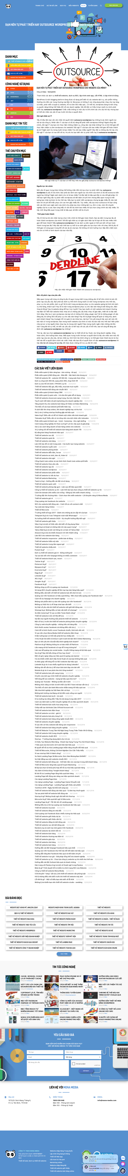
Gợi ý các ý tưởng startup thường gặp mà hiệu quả (54, 412)
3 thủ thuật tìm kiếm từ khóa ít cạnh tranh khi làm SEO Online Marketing (63, 639)
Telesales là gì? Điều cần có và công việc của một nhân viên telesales (62, 418)
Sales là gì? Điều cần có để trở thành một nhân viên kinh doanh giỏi (61, 415)
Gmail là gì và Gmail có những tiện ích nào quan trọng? (56, 527)
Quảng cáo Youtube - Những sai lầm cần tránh (53, 682)
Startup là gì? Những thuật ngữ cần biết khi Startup (55, 796)
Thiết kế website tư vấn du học (47, 475)
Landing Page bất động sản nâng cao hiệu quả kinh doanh (57, 776)
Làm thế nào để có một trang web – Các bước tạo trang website (60, 444)
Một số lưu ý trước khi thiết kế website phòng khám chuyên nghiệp (61, 622)
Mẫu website (74, 5)
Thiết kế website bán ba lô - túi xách (49, 696)
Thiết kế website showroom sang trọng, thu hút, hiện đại (57, 398)
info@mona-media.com (107, 1100)
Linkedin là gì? (40, 576)
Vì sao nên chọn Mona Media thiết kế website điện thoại (56, 633)
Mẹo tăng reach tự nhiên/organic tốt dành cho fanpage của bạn (32, 1011)
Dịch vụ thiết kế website (37, 1161)
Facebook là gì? (41, 584)
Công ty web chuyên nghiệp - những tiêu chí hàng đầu (56, 624)
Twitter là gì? (40, 561)
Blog (83, 5)
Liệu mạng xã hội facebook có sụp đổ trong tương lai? (56, 647)
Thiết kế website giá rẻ (44, 498)
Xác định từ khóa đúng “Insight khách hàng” (52, 771)
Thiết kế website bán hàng (45, 834)
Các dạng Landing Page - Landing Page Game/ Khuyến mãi (57, 782)
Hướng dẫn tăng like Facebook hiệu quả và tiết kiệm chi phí (58, 854)
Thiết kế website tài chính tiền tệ (48, 831)
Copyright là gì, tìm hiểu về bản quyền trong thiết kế (32, 995)
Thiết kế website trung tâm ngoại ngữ (49, 544)
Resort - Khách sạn (88, 359)
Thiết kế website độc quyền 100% (48, 359)
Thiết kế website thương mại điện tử (49, 836)
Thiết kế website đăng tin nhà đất (48, 811)
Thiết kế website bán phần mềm (47, 473)
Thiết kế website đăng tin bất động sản (50, 822)
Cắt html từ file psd (57, 1159)
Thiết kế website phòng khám (46, 450)
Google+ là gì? (40, 581)
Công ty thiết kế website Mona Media (49, 871)
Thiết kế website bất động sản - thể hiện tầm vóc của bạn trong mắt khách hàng (66, 762)
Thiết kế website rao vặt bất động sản (50, 825)
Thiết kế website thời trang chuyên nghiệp (51, 733)
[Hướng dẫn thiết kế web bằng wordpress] (91, 1003)
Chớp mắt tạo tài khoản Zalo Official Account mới (54, 707)
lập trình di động (111, 96)
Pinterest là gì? (41, 564)
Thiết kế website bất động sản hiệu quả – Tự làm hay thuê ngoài (60, 791)
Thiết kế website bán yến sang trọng (49, 673)
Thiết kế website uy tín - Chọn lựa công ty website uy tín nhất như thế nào (64, 859)
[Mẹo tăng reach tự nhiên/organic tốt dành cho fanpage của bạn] (13, 1011)
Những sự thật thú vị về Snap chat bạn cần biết (53, 604)
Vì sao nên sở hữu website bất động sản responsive (55, 725)
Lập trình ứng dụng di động (60, 1154)
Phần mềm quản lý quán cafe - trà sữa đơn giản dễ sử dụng (58, 395)
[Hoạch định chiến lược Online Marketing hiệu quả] (51, 1019)
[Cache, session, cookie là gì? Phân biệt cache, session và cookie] (13, 978)
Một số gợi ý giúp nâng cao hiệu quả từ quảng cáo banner (57, 656)
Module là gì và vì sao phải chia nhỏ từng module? (54, 670)
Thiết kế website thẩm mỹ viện (47, 541)
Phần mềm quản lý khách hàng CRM (48, 392)
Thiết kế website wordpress (46, 470)
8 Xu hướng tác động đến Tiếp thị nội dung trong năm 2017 (58, 699)
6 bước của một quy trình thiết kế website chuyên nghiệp (57, 676)
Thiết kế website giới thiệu (45, 521)
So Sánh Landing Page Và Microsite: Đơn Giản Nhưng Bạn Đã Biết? (60, 756)
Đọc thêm (64, 954)
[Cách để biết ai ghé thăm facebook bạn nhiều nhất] (51, 987)
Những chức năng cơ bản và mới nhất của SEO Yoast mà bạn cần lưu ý (62, 685)
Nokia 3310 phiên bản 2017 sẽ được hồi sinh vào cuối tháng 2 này (32, 1019)
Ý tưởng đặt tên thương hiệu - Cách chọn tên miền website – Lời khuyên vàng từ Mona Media (71, 495)
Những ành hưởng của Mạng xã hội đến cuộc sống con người (58, 693)
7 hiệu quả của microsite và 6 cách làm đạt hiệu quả (55, 745)
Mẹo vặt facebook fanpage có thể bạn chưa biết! (32, 1003)
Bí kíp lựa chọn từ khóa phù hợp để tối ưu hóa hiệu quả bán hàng (60, 768)
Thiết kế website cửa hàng (45, 441)
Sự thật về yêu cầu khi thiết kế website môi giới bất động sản (58, 607)
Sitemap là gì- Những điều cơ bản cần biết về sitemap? (56, 610)
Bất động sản (101, 359)
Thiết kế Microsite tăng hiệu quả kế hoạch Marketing (55, 765)
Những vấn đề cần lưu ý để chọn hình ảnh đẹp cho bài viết (57, 667)
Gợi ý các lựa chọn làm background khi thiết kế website (32, 987)
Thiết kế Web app (56, 1156)
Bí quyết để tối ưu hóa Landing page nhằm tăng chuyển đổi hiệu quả (61, 748)
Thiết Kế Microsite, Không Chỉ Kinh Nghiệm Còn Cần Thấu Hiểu (59, 750)
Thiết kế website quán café (45, 484)
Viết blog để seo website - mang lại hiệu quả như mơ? (56, 679)
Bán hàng (77, 359)
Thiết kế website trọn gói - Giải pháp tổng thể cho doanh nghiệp (60, 857)
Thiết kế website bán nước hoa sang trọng (51, 705)
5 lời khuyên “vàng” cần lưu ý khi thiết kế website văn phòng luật (60, 874)
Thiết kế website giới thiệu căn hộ (48, 819)
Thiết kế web (23, 1161)
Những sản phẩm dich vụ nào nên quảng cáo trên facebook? (58, 602)
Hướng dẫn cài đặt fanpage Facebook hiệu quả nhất (55, 848)
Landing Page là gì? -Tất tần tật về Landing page (53, 802)
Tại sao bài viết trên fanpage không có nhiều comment (56, 556)
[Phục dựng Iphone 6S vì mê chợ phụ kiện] (51, 978)
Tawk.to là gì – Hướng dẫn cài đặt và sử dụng (52, 481)
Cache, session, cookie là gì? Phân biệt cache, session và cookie (31, 978)
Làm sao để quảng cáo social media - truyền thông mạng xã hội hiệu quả (63, 650)
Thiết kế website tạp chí (44, 467)
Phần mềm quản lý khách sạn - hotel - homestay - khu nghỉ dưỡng (60, 421)
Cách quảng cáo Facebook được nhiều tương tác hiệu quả (57, 814)
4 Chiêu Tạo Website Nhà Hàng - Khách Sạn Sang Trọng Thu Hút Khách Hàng (65, 742)
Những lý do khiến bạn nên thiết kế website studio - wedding (58, 882)
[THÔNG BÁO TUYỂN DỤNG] (51, 995)
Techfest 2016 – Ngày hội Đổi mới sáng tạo (51, 788)
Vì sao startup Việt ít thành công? (48, 753)
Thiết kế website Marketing (45, 478)
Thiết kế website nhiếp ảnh (45, 547)
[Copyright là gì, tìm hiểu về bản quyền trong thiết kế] (13, 995)
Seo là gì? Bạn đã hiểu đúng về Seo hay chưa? (52, 653)
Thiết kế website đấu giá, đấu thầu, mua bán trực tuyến (56, 387)
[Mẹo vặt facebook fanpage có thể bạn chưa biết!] (13, 1003)
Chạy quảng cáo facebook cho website (50, 501)
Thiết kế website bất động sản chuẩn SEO (51, 390)
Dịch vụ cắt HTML (66, 359)
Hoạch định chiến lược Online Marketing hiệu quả (70, 1019)
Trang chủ (39, 5)
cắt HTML (98, 96)
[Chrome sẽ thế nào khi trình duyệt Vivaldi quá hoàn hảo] (91, 995)
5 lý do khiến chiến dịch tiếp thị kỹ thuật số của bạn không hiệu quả (61, 659)
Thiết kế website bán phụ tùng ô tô (48, 716)
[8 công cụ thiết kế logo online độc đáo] (91, 1011)
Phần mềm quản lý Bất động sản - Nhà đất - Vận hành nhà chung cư (61, 375)
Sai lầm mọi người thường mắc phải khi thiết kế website (56, 619)
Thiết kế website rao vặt (44, 435)
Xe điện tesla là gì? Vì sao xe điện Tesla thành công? (55, 613)
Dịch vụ (63, 5)
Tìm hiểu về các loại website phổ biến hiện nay (53, 407)
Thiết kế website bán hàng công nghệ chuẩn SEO (54, 719)
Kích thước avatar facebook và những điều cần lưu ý (55, 627)
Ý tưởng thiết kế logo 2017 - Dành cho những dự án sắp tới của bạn (61, 513)
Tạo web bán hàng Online (44, 507)
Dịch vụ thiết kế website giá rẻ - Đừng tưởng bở (53, 553)
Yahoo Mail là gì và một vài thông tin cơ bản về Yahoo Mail (57, 530)
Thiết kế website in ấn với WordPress (49, 616)
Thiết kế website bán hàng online (62, 1171)
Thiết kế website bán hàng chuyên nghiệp (51, 728)
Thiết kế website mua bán (45, 808)
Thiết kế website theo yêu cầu (47, 464)
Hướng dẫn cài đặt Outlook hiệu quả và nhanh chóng (55, 862)
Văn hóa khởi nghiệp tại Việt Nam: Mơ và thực (52, 690)
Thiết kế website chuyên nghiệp (47, 722)
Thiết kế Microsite (42, 510)
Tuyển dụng (93, 5)
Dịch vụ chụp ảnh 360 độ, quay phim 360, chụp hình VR (56, 381)
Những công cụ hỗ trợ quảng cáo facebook (51, 587)
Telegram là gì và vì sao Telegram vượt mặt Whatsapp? (56, 516)
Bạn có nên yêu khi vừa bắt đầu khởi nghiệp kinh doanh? (57, 642)
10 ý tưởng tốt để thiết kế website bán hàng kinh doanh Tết (58, 430)
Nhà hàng (66, 361)
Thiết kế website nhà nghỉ (45, 458)
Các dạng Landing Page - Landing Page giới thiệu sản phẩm (58, 785)
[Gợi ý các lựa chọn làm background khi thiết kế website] (13, 987)
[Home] (8, 6)
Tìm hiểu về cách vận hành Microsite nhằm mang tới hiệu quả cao (60, 687)
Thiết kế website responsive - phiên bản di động (54, 538)
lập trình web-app (86, 96)
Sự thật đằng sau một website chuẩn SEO (51, 759)
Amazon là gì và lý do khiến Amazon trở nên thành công (56, 533)
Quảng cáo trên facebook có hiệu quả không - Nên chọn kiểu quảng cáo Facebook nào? (69, 596)
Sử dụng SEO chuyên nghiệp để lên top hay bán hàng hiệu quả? (59, 590)
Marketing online (56, 1162)
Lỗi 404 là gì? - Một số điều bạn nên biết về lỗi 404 (54, 879)
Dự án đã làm (52, 5)
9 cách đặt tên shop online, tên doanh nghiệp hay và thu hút (58, 410)
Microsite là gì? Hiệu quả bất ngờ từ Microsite (52, 799)
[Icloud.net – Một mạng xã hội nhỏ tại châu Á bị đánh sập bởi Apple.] (51, 1011)
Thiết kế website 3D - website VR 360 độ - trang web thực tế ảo (60, 378)
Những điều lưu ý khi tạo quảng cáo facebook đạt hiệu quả (57, 805)
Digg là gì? (39, 573)
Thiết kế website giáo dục (45, 839)
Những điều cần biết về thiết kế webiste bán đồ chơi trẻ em (58, 593)
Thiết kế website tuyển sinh (46, 447)
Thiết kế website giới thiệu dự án (48, 816)
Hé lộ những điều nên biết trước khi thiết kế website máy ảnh (59, 877)
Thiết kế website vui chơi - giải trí (48, 713)
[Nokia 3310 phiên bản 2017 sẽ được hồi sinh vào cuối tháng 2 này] (13, 1019)
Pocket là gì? (40, 550)
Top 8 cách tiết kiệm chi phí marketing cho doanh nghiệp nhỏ (58, 401)
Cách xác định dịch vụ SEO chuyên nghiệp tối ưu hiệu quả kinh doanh (62, 702)
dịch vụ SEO (73, 96)
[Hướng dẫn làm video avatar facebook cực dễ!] (91, 978)
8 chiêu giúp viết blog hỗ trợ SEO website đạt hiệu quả (56, 662)
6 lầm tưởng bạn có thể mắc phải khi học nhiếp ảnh (54, 636)
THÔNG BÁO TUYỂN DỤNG (70, 993)
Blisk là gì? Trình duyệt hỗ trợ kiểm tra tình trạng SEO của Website (60, 868)
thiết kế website (61, 96)
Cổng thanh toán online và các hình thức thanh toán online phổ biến (61, 461)
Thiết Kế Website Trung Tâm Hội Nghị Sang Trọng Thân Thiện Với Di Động (63, 730)
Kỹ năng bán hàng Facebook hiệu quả (49, 432)
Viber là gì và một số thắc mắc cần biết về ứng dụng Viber (57, 524)
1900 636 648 (113, 5)
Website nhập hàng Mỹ (58, 1165)
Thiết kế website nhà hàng (45, 842)
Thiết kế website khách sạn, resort (48, 559)
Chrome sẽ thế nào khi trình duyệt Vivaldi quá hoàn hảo (110, 995)
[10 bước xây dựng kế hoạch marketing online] (91, 1019)
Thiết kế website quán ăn (45, 438)
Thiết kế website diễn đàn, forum (48, 452)
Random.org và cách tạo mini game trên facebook (54, 828)
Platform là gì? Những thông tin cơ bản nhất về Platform (56, 645)
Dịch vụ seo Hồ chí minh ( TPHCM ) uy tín (50, 384)
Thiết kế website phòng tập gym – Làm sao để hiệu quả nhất (58, 487)
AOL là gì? (38, 579)
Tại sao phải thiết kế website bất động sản (51, 793)
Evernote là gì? (40, 570)
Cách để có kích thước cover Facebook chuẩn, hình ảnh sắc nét (59, 630)
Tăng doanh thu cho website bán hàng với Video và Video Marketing (61, 404)
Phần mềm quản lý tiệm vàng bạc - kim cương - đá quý (56, 372)
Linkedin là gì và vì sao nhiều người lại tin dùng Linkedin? (57, 665)
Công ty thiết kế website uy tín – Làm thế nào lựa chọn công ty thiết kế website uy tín (68, 490)
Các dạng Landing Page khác (46, 779)
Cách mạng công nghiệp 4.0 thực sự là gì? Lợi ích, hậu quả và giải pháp (62, 424)
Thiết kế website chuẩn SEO (46, 736)
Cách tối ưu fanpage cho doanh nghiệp (50, 599)
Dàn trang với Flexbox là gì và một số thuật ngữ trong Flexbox (59, 865)
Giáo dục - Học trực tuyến (46, 361)
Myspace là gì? (40, 567)
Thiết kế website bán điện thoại (47, 710)
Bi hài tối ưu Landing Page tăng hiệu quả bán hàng (54, 773)
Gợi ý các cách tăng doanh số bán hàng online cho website (57, 427)
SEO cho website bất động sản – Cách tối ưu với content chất (59, 504)
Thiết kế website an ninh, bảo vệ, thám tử (51, 455)
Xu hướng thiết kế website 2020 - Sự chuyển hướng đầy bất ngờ (60, 518)
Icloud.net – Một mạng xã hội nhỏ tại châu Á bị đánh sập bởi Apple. (71, 1011)
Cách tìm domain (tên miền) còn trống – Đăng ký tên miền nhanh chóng (62, 493)
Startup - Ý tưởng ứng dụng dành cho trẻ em (52, 739)
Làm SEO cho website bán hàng (47, 536)
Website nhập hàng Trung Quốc (61, 1151)
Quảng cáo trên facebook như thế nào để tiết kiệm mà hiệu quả (59, 851)
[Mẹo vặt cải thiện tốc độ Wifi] (91, 987)
